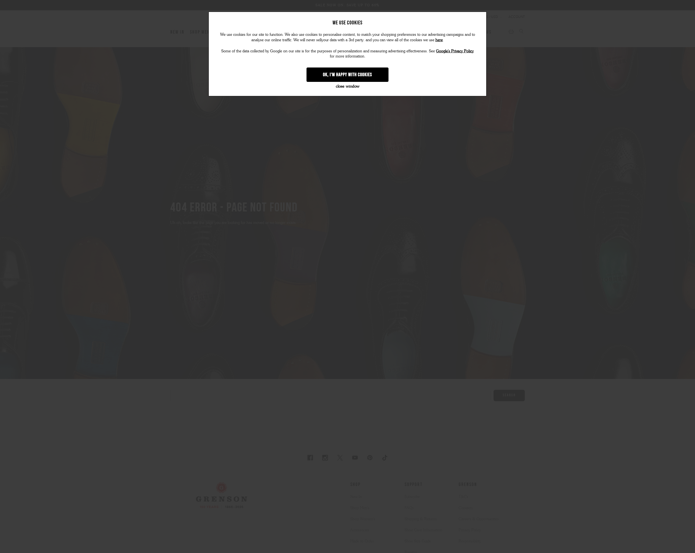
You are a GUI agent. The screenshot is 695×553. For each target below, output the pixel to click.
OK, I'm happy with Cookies (347, 74)
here (439, 40)
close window (347, 86)
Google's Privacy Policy (455, 51)
